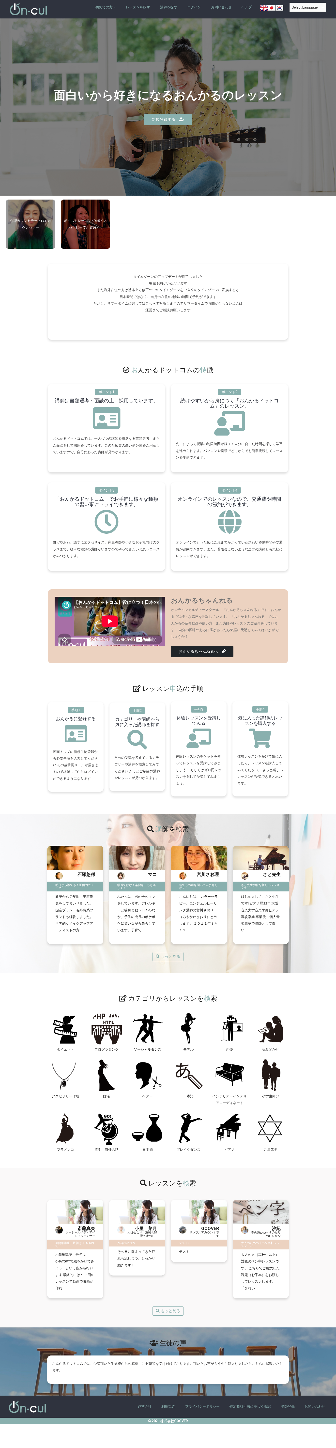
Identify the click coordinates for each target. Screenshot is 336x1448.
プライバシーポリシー (202, 1406)
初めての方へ (105, 7)
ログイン (194, 7)
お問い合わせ (221, 7)
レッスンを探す (138, 7)
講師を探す (168, 7)
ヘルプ (247, 7)
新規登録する (165, 119)
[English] (264, 9)
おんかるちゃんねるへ (200, 651)
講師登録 (288, 1406)
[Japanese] (272, 9)
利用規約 (168, 1406)
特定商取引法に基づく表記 (250, 1406)
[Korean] (280, 9)
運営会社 (145, 1406)
